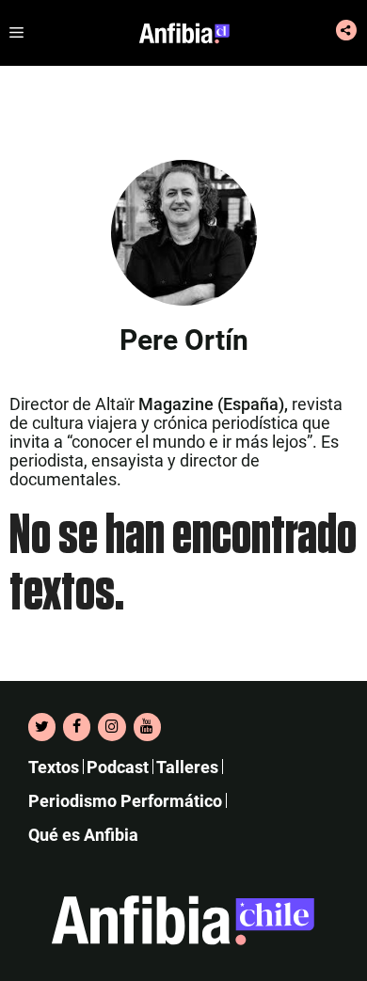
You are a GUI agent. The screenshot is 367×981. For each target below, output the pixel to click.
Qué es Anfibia (83, 835)
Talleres (187, 767)
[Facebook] (76, 727)
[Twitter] (42, 727)
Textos (53, 767)
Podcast (118, 767)
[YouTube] (147, 727)
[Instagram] (111, 727)
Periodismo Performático (125, 801)
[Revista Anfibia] (184, 33)
